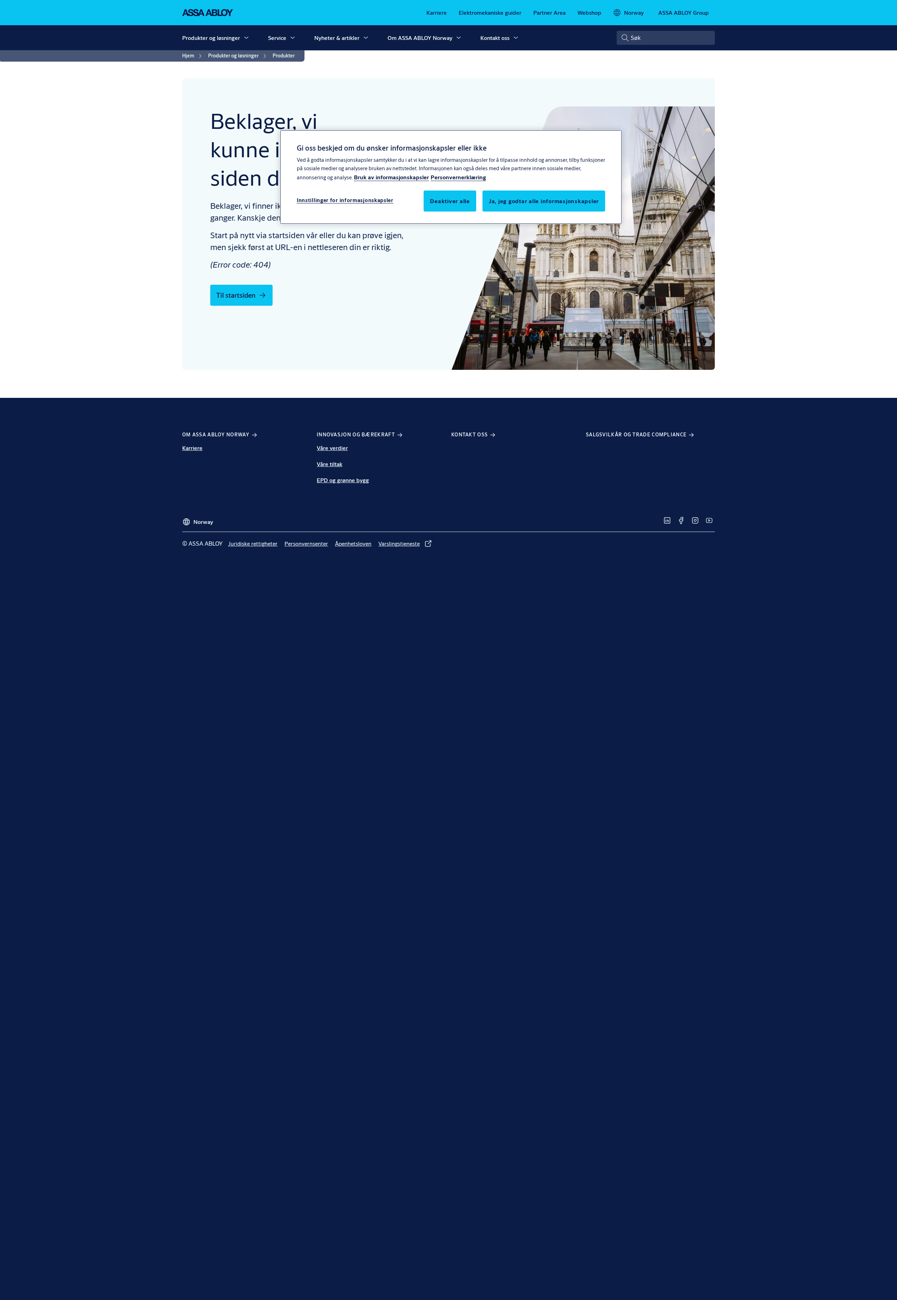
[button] (246, 37)
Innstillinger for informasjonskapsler (345, 200)
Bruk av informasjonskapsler (391, 177)
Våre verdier (332, 447)
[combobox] (666, 38)
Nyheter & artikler (337, 37)
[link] (436, 12)
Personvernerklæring (458, 177)
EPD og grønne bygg (343, 480)
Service (277, 37)
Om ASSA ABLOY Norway (420, 37)
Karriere (192, 447)
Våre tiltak (329, 464)
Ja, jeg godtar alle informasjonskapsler (544, 201)
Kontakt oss (494, 37)
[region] (451, 177)
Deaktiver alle (450, 201)
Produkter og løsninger (211, 37)
